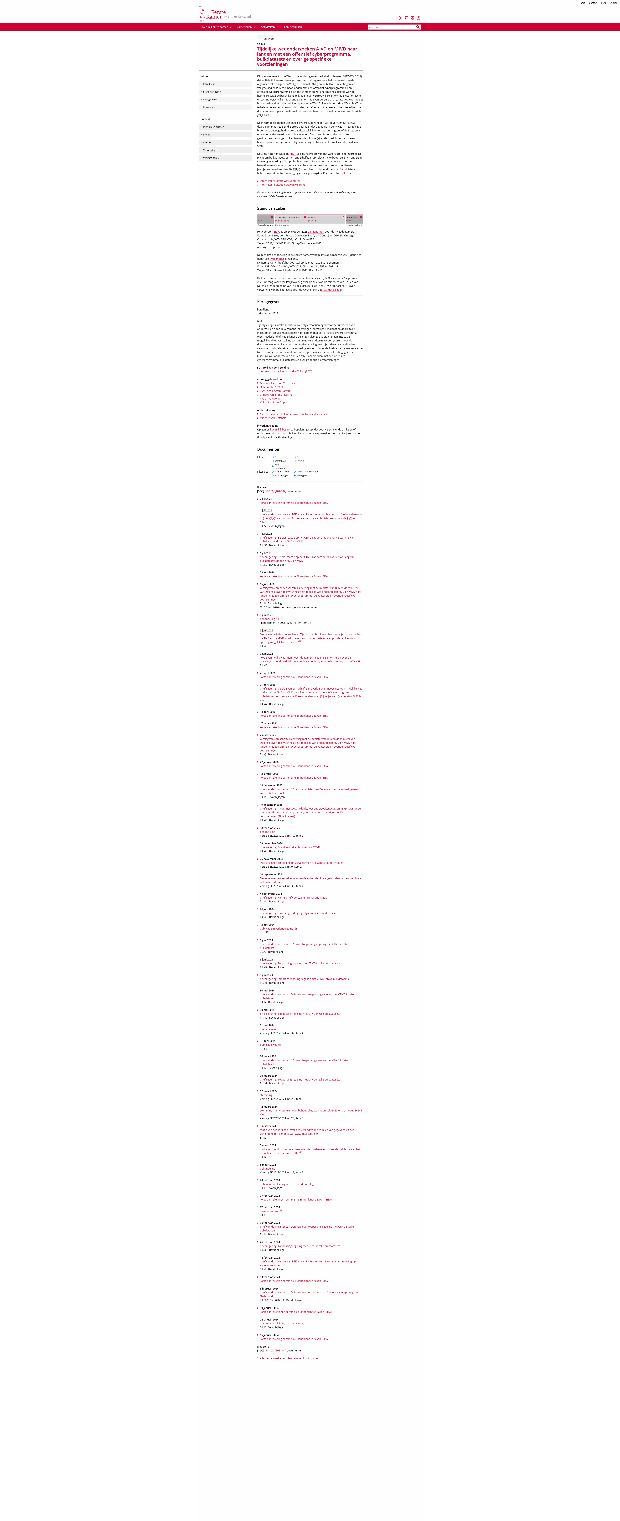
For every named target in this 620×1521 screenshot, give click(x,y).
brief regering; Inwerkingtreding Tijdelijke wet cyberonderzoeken (299, 913)
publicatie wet (269, 1044)
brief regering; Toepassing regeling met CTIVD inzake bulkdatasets (300, 963)
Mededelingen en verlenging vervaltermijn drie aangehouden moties (301, 863)
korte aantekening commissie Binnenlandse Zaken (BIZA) (294, 503)
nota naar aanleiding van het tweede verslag (287, 1184)
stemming (266, 1095)
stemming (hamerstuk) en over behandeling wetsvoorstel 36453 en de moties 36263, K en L (311, 1112)
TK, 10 (294, 153)
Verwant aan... (211, 157)
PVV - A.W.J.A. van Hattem (275, 391)
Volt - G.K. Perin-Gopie (273, 402)
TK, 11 (346, 173)
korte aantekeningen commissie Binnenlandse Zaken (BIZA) (296, 1199)
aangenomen (316, 231)
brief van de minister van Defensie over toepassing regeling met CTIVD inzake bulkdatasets (307, 996)
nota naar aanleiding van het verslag (282, 1323)
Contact (593, 2)
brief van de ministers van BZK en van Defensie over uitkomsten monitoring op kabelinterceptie (308, 1263)
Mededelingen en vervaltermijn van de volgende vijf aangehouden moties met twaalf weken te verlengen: (311, 880)
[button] (272, 217)
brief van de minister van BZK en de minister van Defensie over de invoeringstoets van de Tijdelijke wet (310, 791)
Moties (207, 134)
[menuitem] (214, 27)
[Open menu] (230, 27)
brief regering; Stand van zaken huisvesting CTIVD (290, 847)
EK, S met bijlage (331, 289)
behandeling (267, 619)
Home (582, 2)
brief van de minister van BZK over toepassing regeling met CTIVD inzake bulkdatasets (304, 946)
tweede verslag (269, 1211)
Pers (603, 2)
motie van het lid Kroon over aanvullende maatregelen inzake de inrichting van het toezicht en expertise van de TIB (310, 1151)
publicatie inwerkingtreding (277, 928)
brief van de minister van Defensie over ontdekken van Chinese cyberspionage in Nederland (309, 1294)
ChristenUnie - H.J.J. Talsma (276, 394)
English (614, 2)
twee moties (277, 258)
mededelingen (268, 1029)
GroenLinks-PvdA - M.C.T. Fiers (278, 383)
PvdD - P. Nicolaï (270, 398)
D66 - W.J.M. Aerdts (271, 387)
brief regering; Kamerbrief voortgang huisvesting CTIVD (293, 897)
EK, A (277, 231)
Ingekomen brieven (213, 126)
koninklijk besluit (280, 429)
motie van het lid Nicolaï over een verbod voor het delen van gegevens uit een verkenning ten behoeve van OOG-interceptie (307, 1132)
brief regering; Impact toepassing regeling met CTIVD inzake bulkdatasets (304, 979)
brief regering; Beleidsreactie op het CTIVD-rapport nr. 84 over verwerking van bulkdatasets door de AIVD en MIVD (307, 539)
